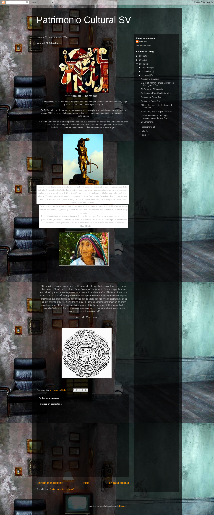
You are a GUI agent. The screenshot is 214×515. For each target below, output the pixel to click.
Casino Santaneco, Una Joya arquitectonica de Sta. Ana (154, 116)
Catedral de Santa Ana (151, 97)
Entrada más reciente (50, 482)
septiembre (147, 127)
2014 (141, 64)
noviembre (147, 71)
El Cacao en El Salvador (152, 89)
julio (144, 131)
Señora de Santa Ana (150, 101)
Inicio (86, 482)
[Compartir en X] (80, 390)
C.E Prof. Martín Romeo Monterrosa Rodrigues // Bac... (157, 84)
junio (144, 135)
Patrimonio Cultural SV (84, 20)
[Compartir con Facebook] (83, 390)
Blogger (122, 506)
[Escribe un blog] (77, 390)
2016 (141, 56)
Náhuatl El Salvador (150, 79)
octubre (145, 75)
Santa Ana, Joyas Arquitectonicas (156, 111)
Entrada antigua (119, 482)
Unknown (143, 41)
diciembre (146, 67)
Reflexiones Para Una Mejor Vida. (156, 93)
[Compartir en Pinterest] (86, 390)
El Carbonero (147, 122)
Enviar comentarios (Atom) (62, 489)
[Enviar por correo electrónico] (74, 390)
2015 (141, 60)
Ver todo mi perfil (143, 46)
